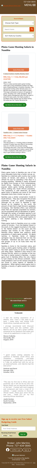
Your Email (4, 425)
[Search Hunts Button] (32, 29)
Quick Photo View (18, 70)
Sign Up (22, 434)
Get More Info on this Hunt (13, 105)
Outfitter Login (16, 450)
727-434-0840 (30, 2)
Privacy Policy (20, 464)
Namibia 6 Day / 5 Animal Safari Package (15, 132)
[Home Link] (11, 5)
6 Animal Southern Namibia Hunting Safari (16, 73)
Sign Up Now (18, 305)
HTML (5, 435)
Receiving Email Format (8, 433)
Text (10, 435)
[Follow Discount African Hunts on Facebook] (7, 451)
